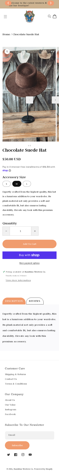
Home (6, 34)
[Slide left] (29, 100)
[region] (29, 4)
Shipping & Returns (15, 374)
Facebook (10, 414)
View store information (18, 280)
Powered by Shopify (43, 469)
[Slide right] (55, 100)
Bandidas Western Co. (24, 469)
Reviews (35, 300)
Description (14, 300)
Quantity (9, 223)
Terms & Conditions (16, 383)
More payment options (30, 263)
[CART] (55, 16)
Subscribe (17, 445)
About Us (10, 400)
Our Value (10, 404)
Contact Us (11, 378)
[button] (3, 16)
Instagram (10, 409)
